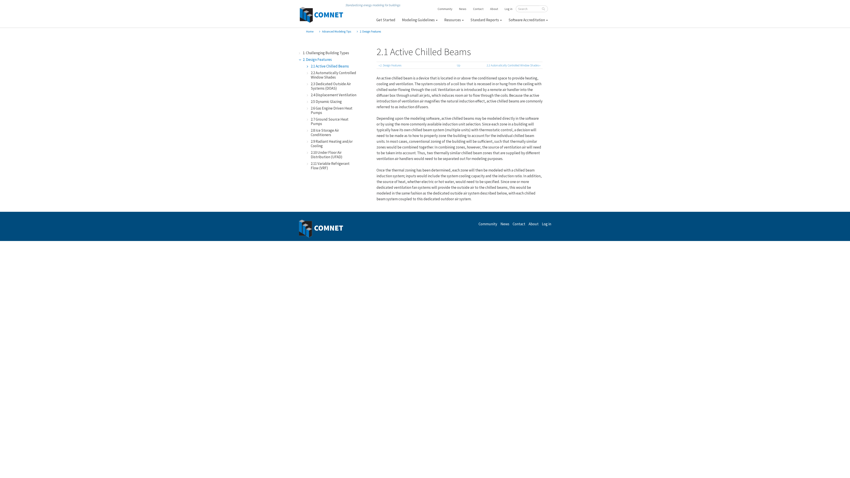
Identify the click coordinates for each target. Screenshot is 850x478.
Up (458, 65)
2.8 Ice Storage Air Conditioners (325, 132)
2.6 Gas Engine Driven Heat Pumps (331, 110)
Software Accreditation (527, 19)
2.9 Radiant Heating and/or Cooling (332, 143)
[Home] (321, 14)
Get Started (385, 19)
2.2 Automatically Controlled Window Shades (333, 75)
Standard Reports (485, 19)
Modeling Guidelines (418, 19)
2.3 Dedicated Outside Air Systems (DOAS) (331, 86)
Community (445, 9)
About (494, 9)
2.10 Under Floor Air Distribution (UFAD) (326, 154)
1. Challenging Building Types (326, 53)
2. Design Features (370, 31)
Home (309, 31)
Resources (453, 19)
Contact (478, 9)
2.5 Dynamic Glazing (326, 101)
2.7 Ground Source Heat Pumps (329, 121)
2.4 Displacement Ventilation (333, 95)
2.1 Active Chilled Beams (330, 66)
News (462, 9)
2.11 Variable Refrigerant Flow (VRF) (330, 165)
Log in (508, 9)
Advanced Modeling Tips (336, 31)
